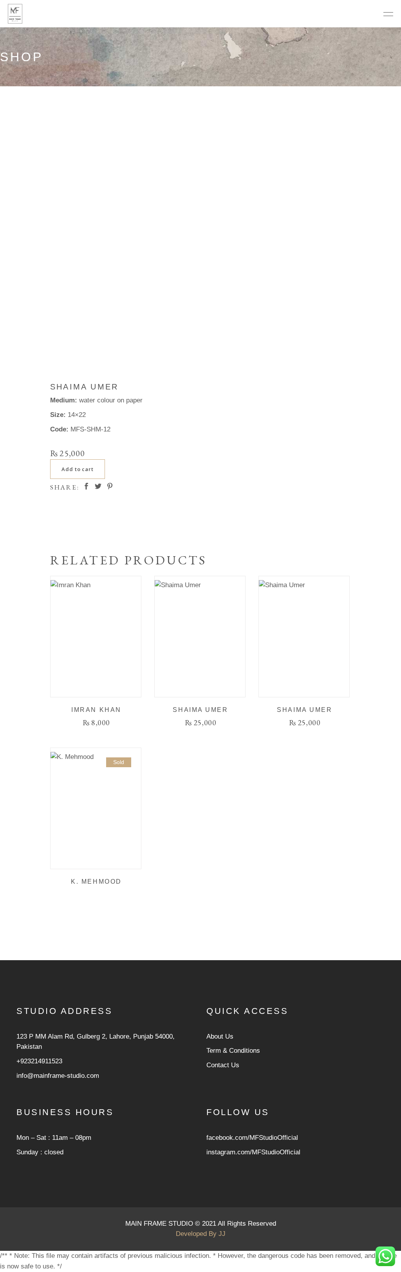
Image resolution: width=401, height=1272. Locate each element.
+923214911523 (39, 1061)
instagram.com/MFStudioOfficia (252, 1152)
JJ (222, 1233)
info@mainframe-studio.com (57, 1075)
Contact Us (222, 1065)
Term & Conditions (233, 1050)
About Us (219, 1036)
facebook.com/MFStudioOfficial (252, 1137)
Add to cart (77, 469)
